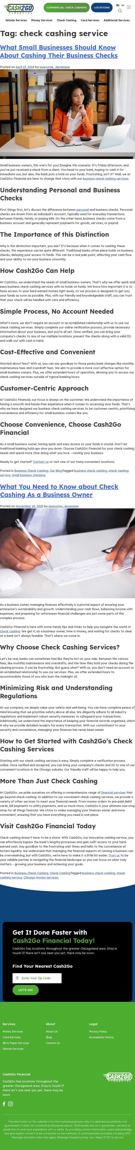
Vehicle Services (16, 20)
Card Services (90, 20)
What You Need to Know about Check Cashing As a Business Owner (59, 491)
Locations (102, 7)
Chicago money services (41, 877)
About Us (51, 1031)
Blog (49, 1037)
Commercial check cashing (67, 7)
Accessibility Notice (101, 1037)
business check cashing (90, 471)
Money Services (41, 20)
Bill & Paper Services (16, 1043)
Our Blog (56, 471)
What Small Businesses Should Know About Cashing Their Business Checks (59, 51)
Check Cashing (66, 20)
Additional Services (117, 20)
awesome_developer (55, 67)
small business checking (28, 475)
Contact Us (53, 1043)
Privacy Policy (98, 1031)
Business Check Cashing (31, 471)
